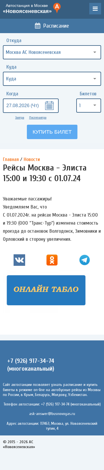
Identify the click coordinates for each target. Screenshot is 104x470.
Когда (12, 94)
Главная (11, 159)
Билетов (88, 94)
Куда (11, 67)
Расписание (56, 25)
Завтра (19, 117)
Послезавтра (38, 117)
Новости (32, 159)
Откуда (13, 40)
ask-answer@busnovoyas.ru (52, 413)
